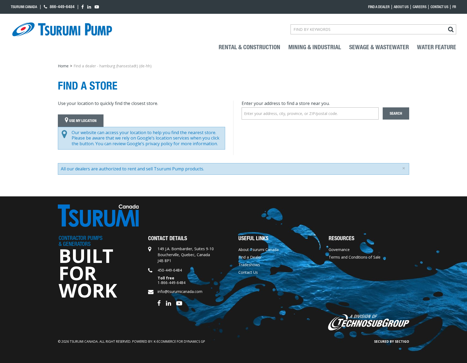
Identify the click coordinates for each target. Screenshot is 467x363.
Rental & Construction (249, 47)
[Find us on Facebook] (159, 302)
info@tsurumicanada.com (180, 291)
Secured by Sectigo (391, 341)
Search (396, 113)
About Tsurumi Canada (258, 249)
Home (63, 65)
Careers (419, 7)
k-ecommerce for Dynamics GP (179, 341)
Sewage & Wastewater (379, 47)
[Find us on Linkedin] (168, 302)
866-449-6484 (62, 6)
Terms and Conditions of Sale (355, 257)
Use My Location (82, 120)
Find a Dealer (250, 257)
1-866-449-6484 (171, 282)
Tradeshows (249, 264)
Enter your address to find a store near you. (286, 103)
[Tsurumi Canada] (62, 29)
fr (454, 7)
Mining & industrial (314, 47)
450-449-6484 (170, 270)
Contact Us (439, 7)
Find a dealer (379, 7)
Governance (339, 249)
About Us (401, 7)
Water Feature (436, 47)
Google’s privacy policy (149, 144)
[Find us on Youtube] (179, 302)
